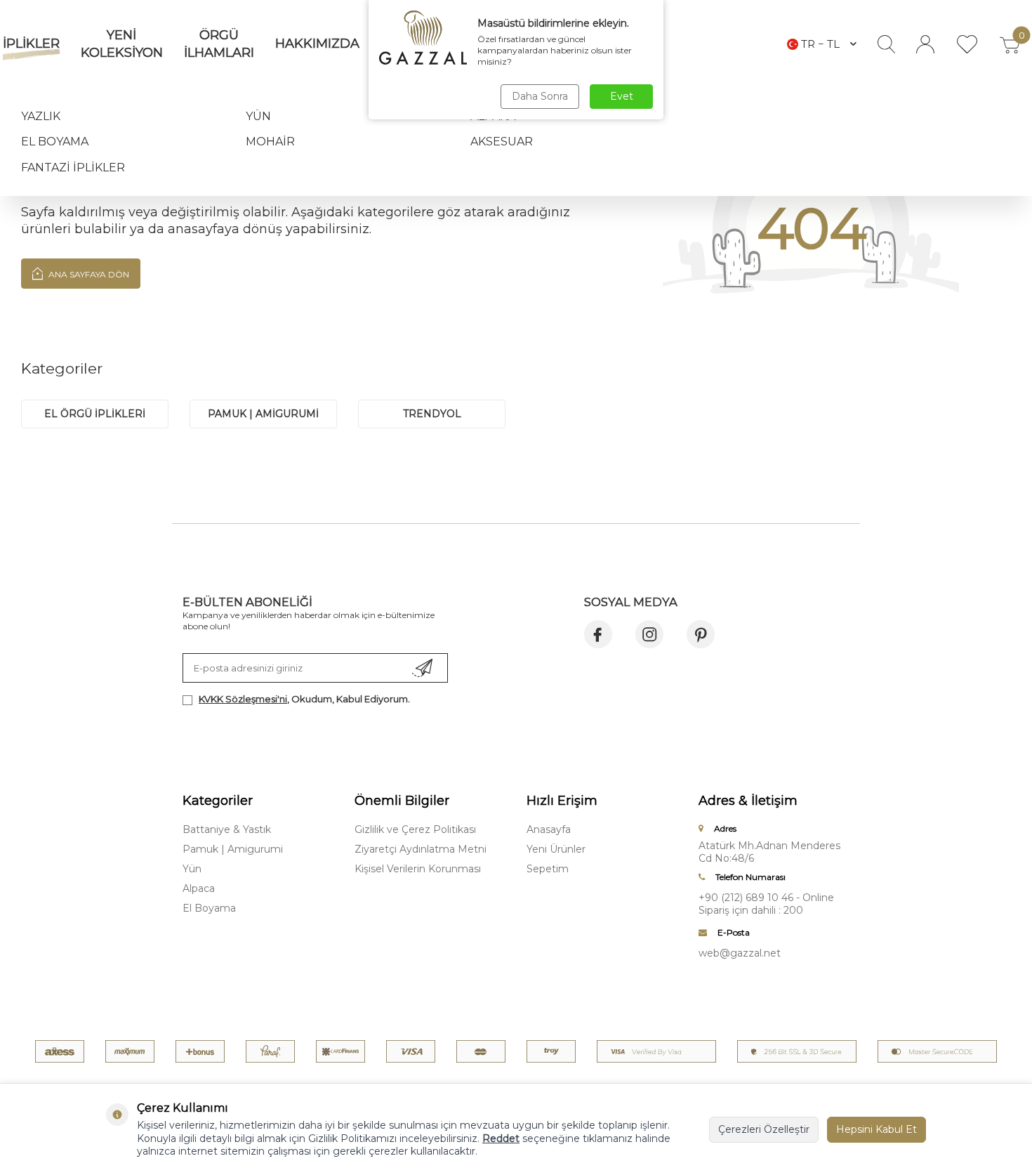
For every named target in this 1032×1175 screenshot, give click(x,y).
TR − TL (820, 44)
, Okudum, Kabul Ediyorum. (304, 698)
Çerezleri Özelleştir (763, 1129)
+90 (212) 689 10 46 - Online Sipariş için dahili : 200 (766, 904)
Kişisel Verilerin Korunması (418, 868)
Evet (621, 96)
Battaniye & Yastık (227, 829)
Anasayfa (549, 829)
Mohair (270, 141)
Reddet (501, 1138)
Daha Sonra (540, 96)
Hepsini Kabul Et (876, 1129)
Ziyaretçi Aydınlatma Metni (421, 849)
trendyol (432, 413)
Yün (258, 116)
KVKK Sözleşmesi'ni (243, 698)
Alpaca (199, 888)
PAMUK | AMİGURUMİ (263, 413)
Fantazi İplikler (73, 167)
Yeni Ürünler (556, 849)
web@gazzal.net (740, 953)
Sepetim (548, 868)
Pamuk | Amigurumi (233, 849)
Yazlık (40, 116)
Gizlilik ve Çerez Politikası (415, 829)
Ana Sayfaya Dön (87, 274)
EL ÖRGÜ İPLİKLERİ (94, 413)
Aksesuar (501, 141)
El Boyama (54, 141)
